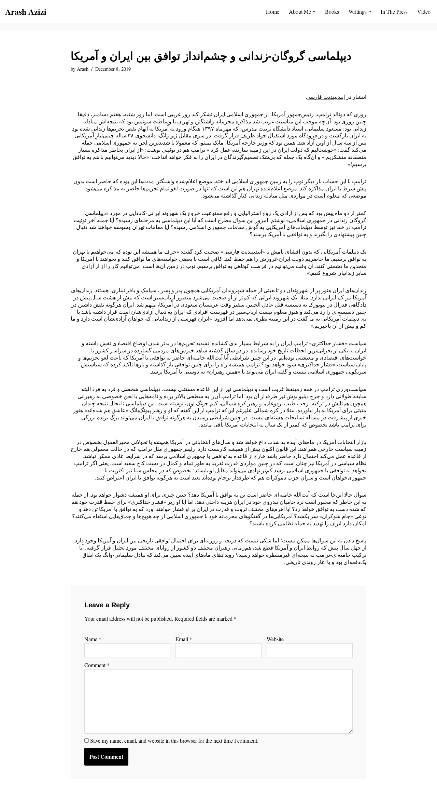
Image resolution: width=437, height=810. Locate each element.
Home (272, 11)
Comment (97, 665)
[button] (314, 11)
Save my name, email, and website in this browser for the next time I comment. (174, 740)
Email (183, 639)
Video (424, 11)
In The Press (394, 11)
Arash (82, 69)
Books (332, 11)
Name (92, 639)
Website (275, 639)
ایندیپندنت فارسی (325, 96)
